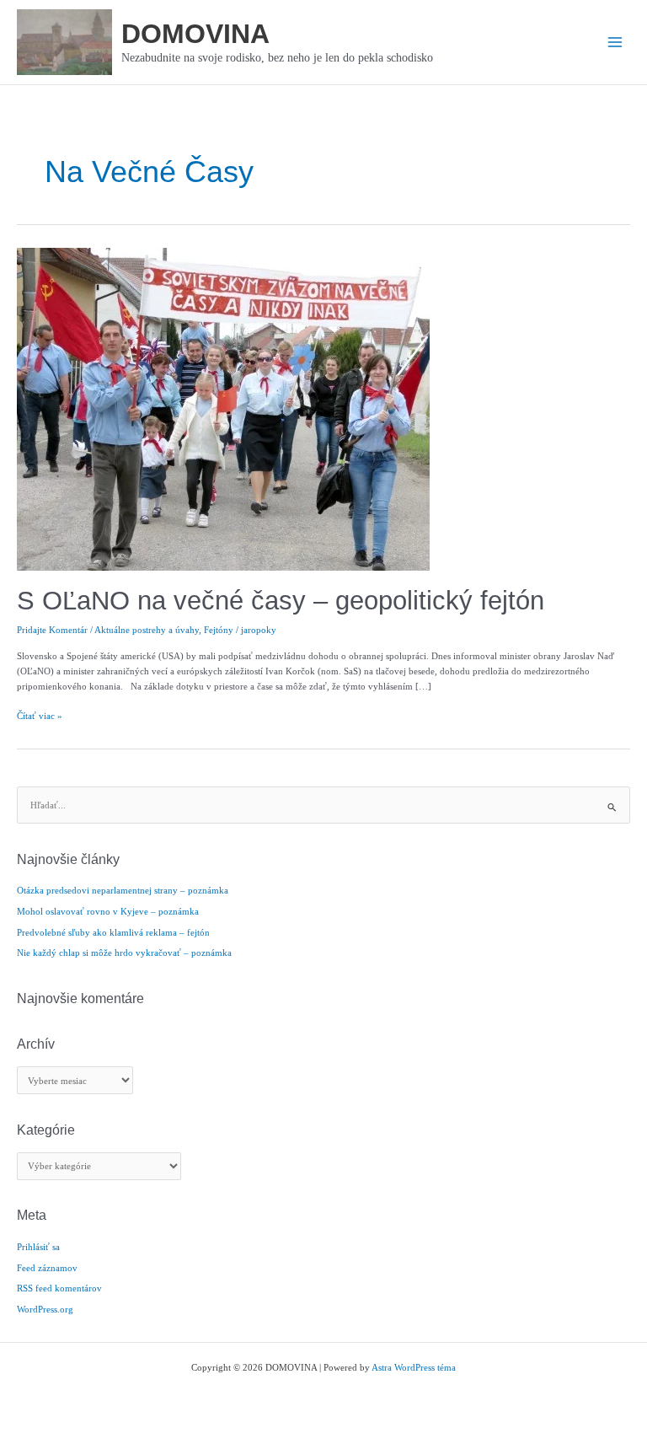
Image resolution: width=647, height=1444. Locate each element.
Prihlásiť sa (38, 1247)
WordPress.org (45, 1309)
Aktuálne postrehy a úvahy (146, 630)
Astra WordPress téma (414, 1367)
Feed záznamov (47, 1268)
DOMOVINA (195, 34)
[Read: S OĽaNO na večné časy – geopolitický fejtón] (223, 408)
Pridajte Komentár (52, 630)
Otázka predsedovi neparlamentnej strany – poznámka (122, 890)
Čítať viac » (39, 716)
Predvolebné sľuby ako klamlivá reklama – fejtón (113, 932)
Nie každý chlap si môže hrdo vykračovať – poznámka (124, 952)
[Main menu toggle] (615, 42)
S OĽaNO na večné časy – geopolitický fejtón (280, 600)
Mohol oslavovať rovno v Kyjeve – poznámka (108, 911)
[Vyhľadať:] (323, 805)
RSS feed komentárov (59, 1288)
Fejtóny (218, 630)
